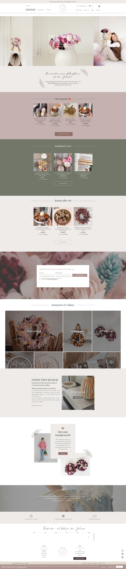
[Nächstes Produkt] (94, 110)
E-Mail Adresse (58, 272)
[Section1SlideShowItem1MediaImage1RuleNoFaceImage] (61, 508)
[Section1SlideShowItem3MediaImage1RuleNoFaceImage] (64, 508)
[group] (63, 115)
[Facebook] (122, 554)
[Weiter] (118, 498)
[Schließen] (124, 567)
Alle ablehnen (111, 566)
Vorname (41, 272)
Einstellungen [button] (103, 566)
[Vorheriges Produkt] (31, 110)
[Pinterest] (122, 557)
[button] (41, 9)
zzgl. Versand (42, 123)
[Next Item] (88, 537)
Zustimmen (119, 566)
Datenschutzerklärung (22, 567)
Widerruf (80, 555)
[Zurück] (7, 498)
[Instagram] (122, 550)
